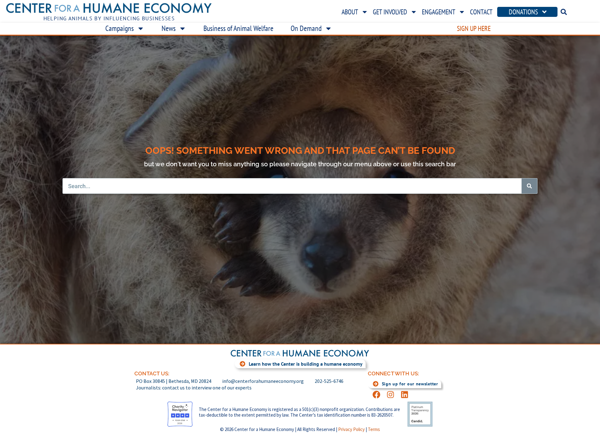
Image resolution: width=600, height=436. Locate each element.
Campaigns (119, 28)
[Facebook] (376, 394)
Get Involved (390, 12)
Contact (481, 12)
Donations (523, 12)
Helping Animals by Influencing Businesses (109, 18)
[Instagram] (390, 394)
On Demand (306, 28)
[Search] (529, 185)
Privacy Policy (351, 429)
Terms (374, 429)
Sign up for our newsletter (410, 384)
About (350, 12)
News (169, 28)
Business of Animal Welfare (238, 28)
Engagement (438, 12)
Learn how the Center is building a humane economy (305, 364)
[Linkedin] (404, 394)
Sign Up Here (474, 28)
